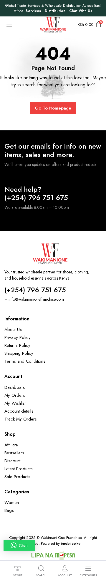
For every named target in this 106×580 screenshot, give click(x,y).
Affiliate (11, 445)
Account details (18, 411)
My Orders (14, 395)
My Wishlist (15, 403)
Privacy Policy (17, 337)
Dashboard (15, 387)
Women (11, 502)
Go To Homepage (53, 108)
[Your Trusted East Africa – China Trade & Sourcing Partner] (53, 25)
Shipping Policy (18, 353)
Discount (12, 461)
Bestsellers (14, 453)
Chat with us (80, 11)
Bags (9, 510)
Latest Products (18, 468)
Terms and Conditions (24, 361)
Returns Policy (17, 345)
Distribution (55, 11)
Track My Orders (20, 419)
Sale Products (17, 476)
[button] (19, 545)
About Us (13, 329)
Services (33, 11)
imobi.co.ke (70, 543)
